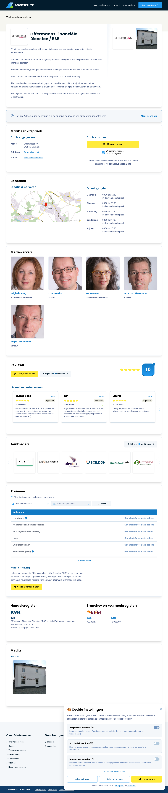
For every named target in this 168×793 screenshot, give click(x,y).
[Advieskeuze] (20, 5)
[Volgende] (161, 409)
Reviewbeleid (14, 754)
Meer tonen (85, 560)
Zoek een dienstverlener (18, 17)
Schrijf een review (26, 373)
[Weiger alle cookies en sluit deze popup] (161, 709)
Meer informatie (149, 116)
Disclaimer (52, 790)
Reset (103, 504)
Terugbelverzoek (31, 152)
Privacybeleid (40, 790)
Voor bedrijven (149, 5)
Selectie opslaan (115, 779)
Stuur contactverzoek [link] (33, 157)
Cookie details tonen (116, 772)
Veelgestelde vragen (17, 750)
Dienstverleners (100, 5)
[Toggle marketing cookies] (156, 743)
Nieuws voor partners (17, 767)
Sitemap (12, 763)
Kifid (89, 617)
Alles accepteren (146, 779)
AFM (113, 617)
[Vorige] (6, 462)
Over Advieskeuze (16, 742)
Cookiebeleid (14, 759)
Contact (12, 746)
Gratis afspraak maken (28, 587)
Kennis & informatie (123, 5)
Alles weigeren (82, 779)
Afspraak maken (114, 144)
